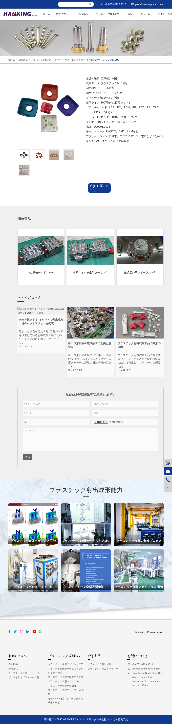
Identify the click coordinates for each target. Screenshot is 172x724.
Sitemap (139, 632)
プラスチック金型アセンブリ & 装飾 (138, 587)
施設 (130, 14)
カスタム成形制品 (73, 59)
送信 (27, 457)
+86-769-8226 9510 (115, 4)
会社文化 (13, 668)
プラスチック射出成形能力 (86, 489)
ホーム (46, 14)
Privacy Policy (154, 632)
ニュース (146, 14)
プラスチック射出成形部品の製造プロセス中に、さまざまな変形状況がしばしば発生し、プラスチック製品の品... (139, 359)
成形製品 (83, 14)
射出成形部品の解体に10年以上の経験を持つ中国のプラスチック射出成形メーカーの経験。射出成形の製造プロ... (90, 359)
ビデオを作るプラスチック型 (23, 677)
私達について (63, 14)
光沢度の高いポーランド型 (140, 272)
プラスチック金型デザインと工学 (33, 540)
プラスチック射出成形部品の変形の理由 (139, 345)
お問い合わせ (99, 188)
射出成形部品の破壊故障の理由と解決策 (89, 345)
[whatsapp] (168, 463)
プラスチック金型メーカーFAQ (24, 673)
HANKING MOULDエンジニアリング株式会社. (81, 719)
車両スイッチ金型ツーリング (90, 272)
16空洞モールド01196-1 (41, 272)
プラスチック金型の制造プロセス (139, 540)
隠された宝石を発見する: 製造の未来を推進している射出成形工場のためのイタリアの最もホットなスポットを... (41, 335)
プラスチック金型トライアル (33, 587)
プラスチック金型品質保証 (86, 587)
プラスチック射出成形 (99, 664)
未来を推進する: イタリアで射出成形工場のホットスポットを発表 (41, 321)
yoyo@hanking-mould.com (146, 668)
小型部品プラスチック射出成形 (102, 59)
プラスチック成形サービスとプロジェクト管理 (86, 542)
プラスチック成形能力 (108, 14)
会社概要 (13, 664)
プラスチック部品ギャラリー (46, 59)
